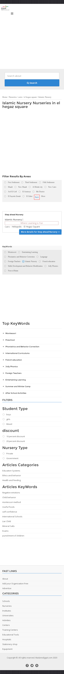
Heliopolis (17, 226)
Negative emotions (11, 492)
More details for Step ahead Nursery (39, 232)
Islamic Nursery (44, 97)
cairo (20, 97)
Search (33, 82)
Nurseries (13, 97)
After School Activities (15, 393)
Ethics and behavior (11, 475)
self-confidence (9, 511)
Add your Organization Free (15, 583)
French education (13, 360)
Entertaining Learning (15, 380)
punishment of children (13, 535)
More (43, 196)
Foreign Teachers (13, 373)
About (5, 578)
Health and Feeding (11, 480)
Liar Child (6, 521)
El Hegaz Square (32, 226)
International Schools (12, 516)
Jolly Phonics (11, 366)
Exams (5, 530)
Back (37, 197)
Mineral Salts (8, 526)
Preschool (10, 340)
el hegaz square (30, 97)
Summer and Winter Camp (17, 386)
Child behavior (9, 497)
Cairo (7, 226)
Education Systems (11, 470)
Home (4, 97)
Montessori (10, 333)
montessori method (11, 502)
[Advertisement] (32, 37)
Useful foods (8, 507)
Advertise (6, 588)
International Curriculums (17, 353)
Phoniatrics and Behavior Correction (22, 346)
